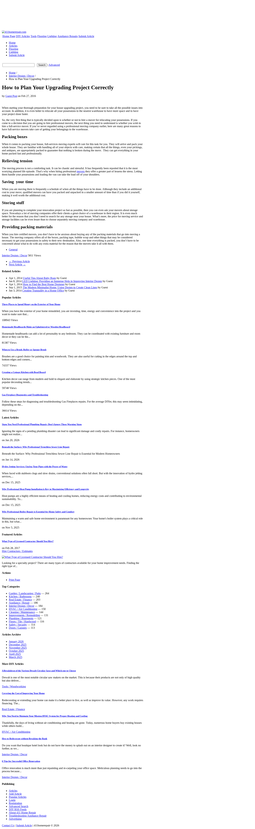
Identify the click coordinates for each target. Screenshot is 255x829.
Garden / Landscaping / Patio (25, 593)
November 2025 (18, 647)
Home (12, 42)
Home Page (8, 36)
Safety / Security (18, 624)
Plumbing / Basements (21, 618)
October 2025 (16, 650)
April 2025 (15, 653)
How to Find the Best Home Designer (44, 284)
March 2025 (15, 657)
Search (41, 65)
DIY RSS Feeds (18, 809)
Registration (15, 803)
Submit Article (86, 36)
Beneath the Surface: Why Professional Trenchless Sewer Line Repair (36, 447)
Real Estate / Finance (20, 599)
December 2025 (17, 644)
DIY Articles (23, 36)
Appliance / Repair (19, 602)
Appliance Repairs (67, 36)
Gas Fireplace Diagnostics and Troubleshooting (25, 394)
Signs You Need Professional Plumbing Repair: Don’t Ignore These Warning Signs (42, 424)
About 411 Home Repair (22, 812)
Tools (34, 36)
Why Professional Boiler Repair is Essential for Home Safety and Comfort (38, 511)
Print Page (14, 579)
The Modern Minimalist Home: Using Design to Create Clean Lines (60, 287)
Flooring (42, 36)
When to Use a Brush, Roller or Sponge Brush (24, 349)
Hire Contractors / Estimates (17, 551)
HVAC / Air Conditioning (23, 609)
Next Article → (17, 264)
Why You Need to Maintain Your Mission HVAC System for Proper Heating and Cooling (45, 716)
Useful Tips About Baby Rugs (39, 278)
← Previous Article (19, 261)
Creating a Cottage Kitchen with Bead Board (24, 372)
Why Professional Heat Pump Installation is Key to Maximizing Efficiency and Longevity (45, 489)
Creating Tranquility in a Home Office (43, 290)
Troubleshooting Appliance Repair (27, 815)
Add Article (15, 793)
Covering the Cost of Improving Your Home (23, 693)
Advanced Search (18, 806)
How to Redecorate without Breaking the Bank (24, 738)
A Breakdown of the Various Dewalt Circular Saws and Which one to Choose (39, 670)
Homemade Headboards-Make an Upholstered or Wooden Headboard (36, 327)
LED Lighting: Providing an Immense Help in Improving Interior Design (62, 281)
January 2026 (16, 641)
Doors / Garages (18, 627)
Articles (13, 45)
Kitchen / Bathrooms (20, 596)
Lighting (52, 36)
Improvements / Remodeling (24, 615)
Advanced (54, 64)
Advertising (15, 818)
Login (12, 800)
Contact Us (8, 825)
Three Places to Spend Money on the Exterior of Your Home (31, 304)
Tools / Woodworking (14, 686)
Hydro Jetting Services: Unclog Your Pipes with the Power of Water (34, 466)
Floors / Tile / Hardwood (22, 621)
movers (81, 171)
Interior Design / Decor (21, 75)
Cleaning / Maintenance (22, 612)
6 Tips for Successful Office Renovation (21, 761)
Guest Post (11, 96)
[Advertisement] (64, 7)
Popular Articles (17, 796)
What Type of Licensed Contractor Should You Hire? (28, 541)
